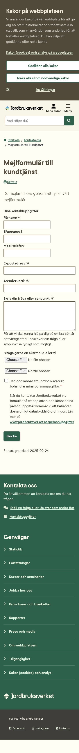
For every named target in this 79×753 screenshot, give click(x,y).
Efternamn (12, 231)
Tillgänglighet (19, 659)
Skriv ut (12, 182)
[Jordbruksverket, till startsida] (24, 108)
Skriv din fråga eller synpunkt (27, 298)
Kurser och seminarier (26, 576)
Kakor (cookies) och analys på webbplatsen (39, 52)
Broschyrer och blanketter (30, 604)
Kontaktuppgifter (22, 516)
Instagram (42, 728)
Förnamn (10, 217)
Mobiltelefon (14, 245)
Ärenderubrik (14, 281)
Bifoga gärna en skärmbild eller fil (30, 353)
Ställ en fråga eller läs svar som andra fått (42, 507)
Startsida (14, 140)
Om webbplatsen (22, 645)
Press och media (22, 631)
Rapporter (17, 617)
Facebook (19, 728)
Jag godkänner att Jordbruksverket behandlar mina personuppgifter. (37, 383)
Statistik (15, 549)
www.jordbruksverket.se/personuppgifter (42, 422)
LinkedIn (64, 728)
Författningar (19, 563)
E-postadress (15, 263)
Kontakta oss (32, 140)
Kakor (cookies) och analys (30, 672)
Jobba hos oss (20, 590)
